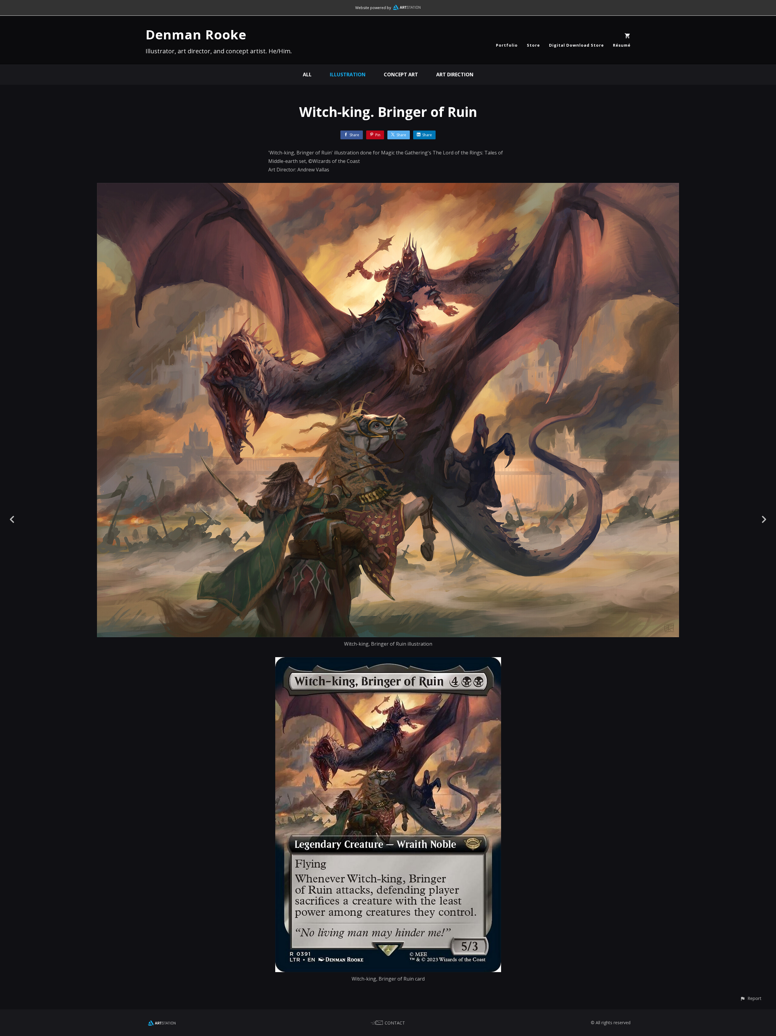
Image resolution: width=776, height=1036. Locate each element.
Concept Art (401, 74)
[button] (751, 998)
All (307, 74)
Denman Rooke (196, 34)
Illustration (348, 74)
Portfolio (507, 45)
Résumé (621, 45)
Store (533, 45)
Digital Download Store (576, 45)
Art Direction (454, 74)
